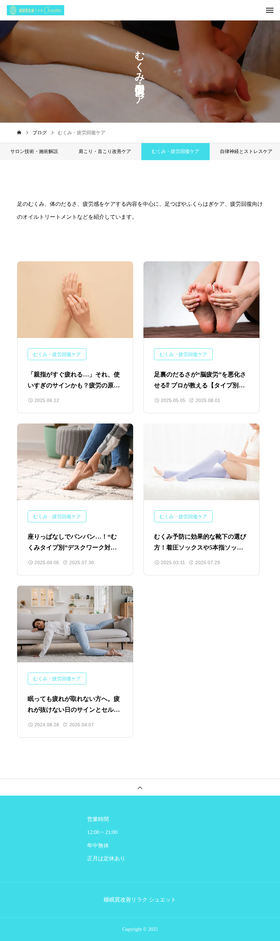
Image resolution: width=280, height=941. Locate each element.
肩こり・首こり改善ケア (105, 151)
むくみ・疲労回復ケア (57, 354)
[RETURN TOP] (140, 787)
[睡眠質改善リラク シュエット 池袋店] (143, 10)
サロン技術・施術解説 (34, 151)
